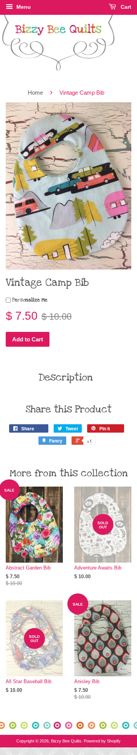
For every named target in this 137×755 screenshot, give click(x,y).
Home (35, 92)
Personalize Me (29, 300)
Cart (125, 7)
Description (65, 377)
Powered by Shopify (102, 741)
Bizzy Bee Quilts (66, 741)
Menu (23, 7)
